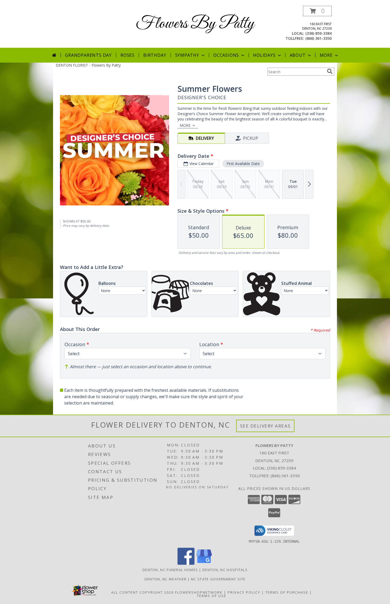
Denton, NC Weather (166, 579)
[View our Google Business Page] (204, 563)
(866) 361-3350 (318, 38)
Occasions (226, 55)
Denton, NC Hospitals (225, 569)
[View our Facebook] (185, 563)
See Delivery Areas (265, 426)
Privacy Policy (244, 592)
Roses (127, 55)
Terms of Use (211, 595)
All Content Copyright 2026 (142, 592)
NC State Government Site (218, 579)
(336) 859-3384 (318, 33)
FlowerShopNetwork (199, 592)
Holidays (264, 55)
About (298, 55)
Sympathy (187, 55)
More (326, 55)
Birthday (154, 55)
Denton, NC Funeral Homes (170, 569)
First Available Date (243, 163)
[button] (317, 11)
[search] (330, 71)
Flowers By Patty (195, 24)
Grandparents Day (88, 55)
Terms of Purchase (286, 592)
